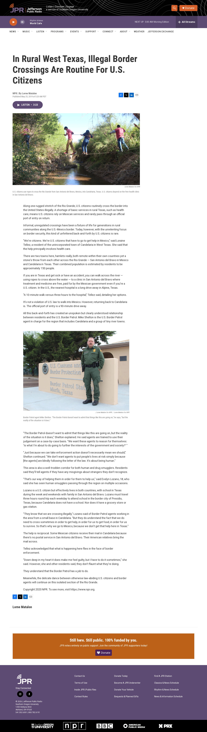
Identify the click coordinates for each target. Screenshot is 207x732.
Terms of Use (80, 683)
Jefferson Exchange (161, 31)
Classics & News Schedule (166, 683)
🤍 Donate (103, 652)
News (13, 31)
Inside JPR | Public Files (85, 690)
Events (74, 31)
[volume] (22, 22)
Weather (139, 31)
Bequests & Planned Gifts (126, 696)
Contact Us (79, 676)
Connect (108, 31)
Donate (189, 8)
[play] (13, 22)
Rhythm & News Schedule (166, 690)
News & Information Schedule (168, 696)
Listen (40, 31)
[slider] (27, 22)
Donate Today (121, 676)
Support (90, 31)
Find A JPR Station (163, 676)
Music (26, 31)
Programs (57, 31)
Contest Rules (81, 696)
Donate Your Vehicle (124, 690)
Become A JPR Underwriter (127, 683)
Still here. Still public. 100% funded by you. (103, 640)
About (123, 31)
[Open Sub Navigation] (18, 31)
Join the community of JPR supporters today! (123, 645)
